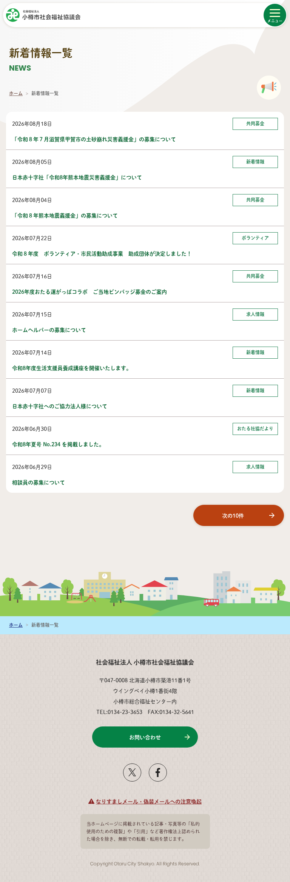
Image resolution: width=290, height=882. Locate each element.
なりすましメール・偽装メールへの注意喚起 (149, 801)
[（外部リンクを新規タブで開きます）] (132, 779)
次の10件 (233, 515)
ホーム (16, 93)
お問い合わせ (145, 737)
